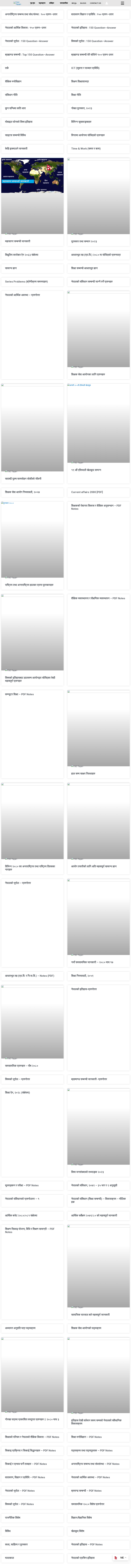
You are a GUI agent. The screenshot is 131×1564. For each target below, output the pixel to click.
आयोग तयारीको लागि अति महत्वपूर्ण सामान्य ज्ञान (94, 866)
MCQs (74, 3)
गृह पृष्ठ (32, 3)
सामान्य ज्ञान (11, 268)
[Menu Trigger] (122, 3)
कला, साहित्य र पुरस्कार (16, 1544)
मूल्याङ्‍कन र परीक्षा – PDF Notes (22, 1185)
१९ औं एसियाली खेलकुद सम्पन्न (86, 470)
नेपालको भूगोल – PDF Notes (20, 1490)
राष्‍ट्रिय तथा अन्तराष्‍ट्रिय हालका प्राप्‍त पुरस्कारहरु (29, 584)
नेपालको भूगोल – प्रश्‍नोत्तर (18, 883)
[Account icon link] (106, 3)
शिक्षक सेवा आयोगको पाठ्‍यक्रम (86, 1328)
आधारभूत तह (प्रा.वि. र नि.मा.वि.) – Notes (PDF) (29, 975)
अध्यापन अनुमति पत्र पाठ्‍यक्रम (20, 1328)
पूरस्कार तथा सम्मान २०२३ (84, 241)
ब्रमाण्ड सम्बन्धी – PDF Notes (86, 1490)
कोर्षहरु (51, 3)
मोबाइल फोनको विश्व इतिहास (18, 121)
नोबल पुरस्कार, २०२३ (81, 108)
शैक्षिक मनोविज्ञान (13, 81)
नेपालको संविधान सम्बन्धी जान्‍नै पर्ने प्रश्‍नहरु (92, 281)
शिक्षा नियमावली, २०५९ (82, 975)
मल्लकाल (9, 1557)
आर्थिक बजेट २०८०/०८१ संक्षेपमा (21, 1215)
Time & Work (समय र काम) (86, 148)
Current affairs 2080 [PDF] (87, 492)
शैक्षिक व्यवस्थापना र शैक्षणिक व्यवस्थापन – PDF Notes (98, 598)
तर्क (7, 68)
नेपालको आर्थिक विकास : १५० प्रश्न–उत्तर (25, 27)
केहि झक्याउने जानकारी (16, 148)
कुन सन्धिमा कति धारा (15, 108)
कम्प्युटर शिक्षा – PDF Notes (19, 694)
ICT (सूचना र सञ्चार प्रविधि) (85, 68)
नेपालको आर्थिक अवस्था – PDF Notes (90, 1477)
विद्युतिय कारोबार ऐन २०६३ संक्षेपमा (21, 254)
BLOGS (83, 3)
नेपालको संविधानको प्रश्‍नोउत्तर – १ (22, 1198)
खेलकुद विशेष (77, 1531)
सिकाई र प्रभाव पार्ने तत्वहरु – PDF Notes (26, 1463)
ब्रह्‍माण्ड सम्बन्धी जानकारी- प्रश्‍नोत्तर (89, 1079)
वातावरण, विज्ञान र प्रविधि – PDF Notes (25, 1477)
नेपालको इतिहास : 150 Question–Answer (93, 27)
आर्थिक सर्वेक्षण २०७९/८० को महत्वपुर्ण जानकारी (94, 1215)
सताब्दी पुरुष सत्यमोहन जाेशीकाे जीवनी (23, 478)
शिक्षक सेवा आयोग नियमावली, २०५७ (22, 492)
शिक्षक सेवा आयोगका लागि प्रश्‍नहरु (88, 374)
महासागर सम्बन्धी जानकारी (17, 241)
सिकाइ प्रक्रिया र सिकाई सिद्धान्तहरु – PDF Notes (30, 1450)
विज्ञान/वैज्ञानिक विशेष (81, 1517)
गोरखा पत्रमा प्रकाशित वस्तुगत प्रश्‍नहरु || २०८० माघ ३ (32, 1419)
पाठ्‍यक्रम (42, 3)
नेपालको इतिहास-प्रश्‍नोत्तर (84, 989)
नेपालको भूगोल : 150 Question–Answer (26, 41)
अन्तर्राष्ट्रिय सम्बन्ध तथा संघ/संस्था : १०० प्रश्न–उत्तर (31, 14)
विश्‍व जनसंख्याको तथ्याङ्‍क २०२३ (87, 1172)
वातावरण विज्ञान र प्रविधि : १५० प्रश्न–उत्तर (92, 14)
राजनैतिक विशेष (12, 1517)
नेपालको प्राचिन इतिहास (83, 1557)
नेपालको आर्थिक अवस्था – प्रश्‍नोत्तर (22, 295)
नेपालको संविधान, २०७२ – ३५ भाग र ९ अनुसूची (94, 1185)
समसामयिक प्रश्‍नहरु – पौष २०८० (21, 1065)
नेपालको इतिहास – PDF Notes (87, 1544)
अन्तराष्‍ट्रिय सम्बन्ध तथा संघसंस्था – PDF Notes (95, 1463)
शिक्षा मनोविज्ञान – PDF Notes (86, 1437)
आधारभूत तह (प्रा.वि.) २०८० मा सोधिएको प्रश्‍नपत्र (96, 254)
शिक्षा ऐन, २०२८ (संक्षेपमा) (17, 1092)
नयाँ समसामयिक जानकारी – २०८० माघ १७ (92, 962)
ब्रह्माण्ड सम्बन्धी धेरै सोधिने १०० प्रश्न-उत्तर (92, 54)
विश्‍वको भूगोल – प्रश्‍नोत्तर (17, 1079)
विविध (7, 1531)
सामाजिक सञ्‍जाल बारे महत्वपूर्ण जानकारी (90, 1314)
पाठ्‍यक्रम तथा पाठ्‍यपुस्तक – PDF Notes (92, 1450)
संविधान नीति (11, 94)
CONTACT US (95, 3)
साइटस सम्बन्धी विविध (15, 135)
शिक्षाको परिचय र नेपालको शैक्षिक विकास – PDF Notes (32, 1437)
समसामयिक (64, 3)
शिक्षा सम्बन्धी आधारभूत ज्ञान (84, 268)
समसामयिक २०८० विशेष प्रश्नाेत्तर (87, 1504)
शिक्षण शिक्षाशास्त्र (80, 81)
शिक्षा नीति (76, 94)
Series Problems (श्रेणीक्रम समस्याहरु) (26, 281)
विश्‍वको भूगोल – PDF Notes (19, 1504)
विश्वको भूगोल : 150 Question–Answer (92, 41)
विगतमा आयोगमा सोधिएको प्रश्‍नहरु (88, 135)
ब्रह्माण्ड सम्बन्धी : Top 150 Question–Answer (30, 54)
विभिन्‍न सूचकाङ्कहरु (81, 121)
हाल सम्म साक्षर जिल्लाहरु (83, 773)
